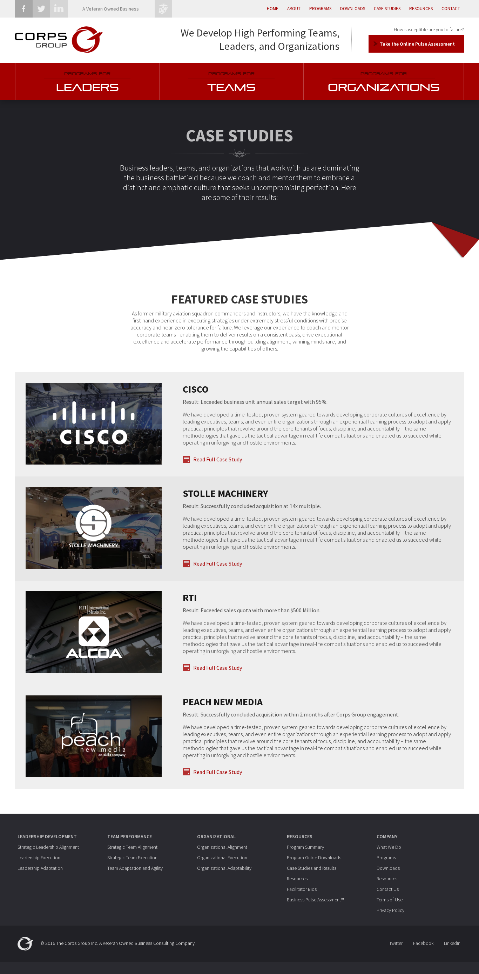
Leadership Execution (39, 857)
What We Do (389, 847)
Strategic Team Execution (132, 857)
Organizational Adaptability (224, 868)
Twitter (396, 943)
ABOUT (294, 9)
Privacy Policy (390, 910)
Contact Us (388, 889)
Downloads (388, 868)
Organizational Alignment (222, 847)
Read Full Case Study (217, 459)
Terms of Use (390, 899)
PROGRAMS (320, 9)
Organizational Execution (222, 857)
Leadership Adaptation (40, 868)
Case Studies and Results (311, 868)
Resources (297, 878)
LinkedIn (452, 943)
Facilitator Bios (302, 889)
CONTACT (450, 9)
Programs (386, 857)
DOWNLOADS (352, 9)
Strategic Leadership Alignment (48, 847)
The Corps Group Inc (76, 943)
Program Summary (305, 847)
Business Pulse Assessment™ (315, 899)
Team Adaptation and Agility (135, 868)
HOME (272, 9)
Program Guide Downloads (314, 857)
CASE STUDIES (387, 9)
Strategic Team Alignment (132, 847)
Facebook (423, 943)
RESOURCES (421, 9)
